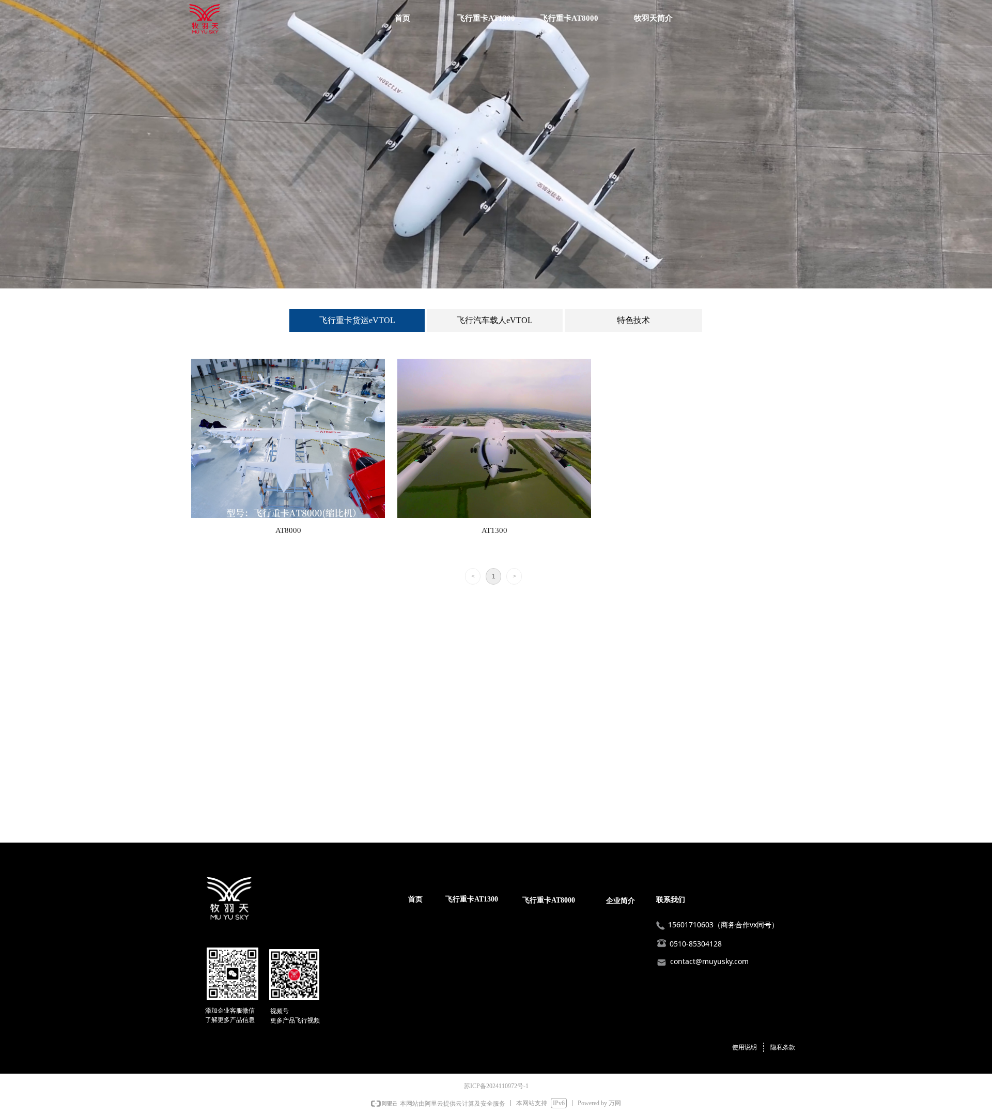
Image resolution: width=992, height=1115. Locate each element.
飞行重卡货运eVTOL (357, 320)
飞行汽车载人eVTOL (495, 320)
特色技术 (633, 320)
